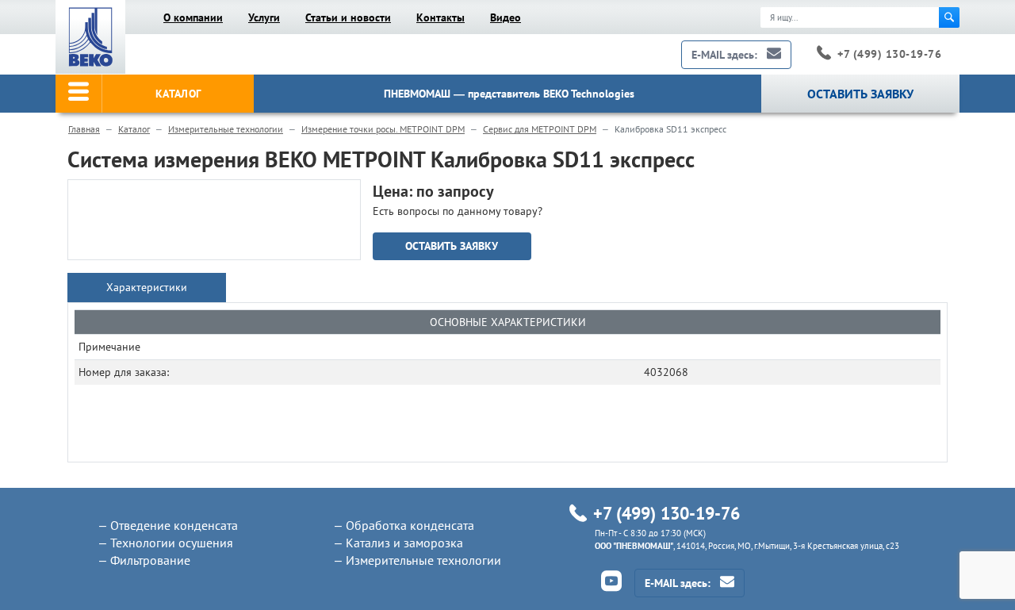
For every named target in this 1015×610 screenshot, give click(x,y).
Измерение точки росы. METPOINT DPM (383, 129)
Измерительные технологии (225, 129)
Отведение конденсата (174, 525)
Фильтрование (150, 560)
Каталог (134, 129)
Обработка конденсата (410, 525)
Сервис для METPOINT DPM (539, 129)
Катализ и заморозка (404, 543)
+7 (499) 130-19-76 (889, 54)
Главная (84, 129)
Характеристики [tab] (146, 287)
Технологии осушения (171, 543)
